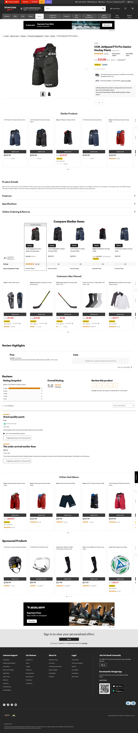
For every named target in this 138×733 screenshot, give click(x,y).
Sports (39, 16)
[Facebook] (4, 705)
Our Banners (29, 683)
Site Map (74, 666)
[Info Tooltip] (124, 60)
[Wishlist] (125, 9)
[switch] (6, 258)
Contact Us (6, 683)
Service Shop (6, 666)
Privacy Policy (75, 659)
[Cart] (132, 9)
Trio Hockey (29, 680)
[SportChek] (34, 2)
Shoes (31, 16)
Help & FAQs (6, 673)
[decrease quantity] (96, 102)
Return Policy (75, 676)
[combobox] (125, 405)
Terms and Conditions (77, 663)
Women (7, 16)
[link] (102, 54)
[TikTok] (8, 705)
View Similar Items (129, 54)
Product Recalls (7, 686)
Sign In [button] (131, 2)
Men (15, 16)
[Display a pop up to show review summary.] (95, 327)
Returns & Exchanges (8, 670)
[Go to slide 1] (43, 94)
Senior (53, 36)
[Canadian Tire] (25, 2)
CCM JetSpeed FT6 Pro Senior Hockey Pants (112, 48)
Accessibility (75, 670)
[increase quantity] (102, 102)
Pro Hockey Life (30, 673)
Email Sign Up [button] (93, 2)
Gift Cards (5, 680)
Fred (4, 420)
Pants (47, 36)
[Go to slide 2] (49, 94)
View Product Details (116, 54)
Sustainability (52, 673)
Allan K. (5, 450)
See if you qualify (126, 80)
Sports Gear (14, 36)
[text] (15, 158)
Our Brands (52, 663)
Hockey (23, 36)
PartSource (29, 670)
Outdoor (66, 16)
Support (102, 2)
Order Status (116, 8)
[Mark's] (42, 2)
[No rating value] (53, 264)
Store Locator (6, 676)
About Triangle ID (53, 670)
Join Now (84, 643)
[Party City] (48, 2)
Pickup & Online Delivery (9, 663)
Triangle (28, 666)
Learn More (103, 680)
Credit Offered (81, 2)
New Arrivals (117, 16)
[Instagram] (12, 705)
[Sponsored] (69, 25)
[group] (66, 158)
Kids (22, 16)
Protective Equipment (35, 36)
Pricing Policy (75, 673)
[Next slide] (136, 127)
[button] (103, 8)
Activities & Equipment (52, 16)
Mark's (27, 663)
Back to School (129, 16)
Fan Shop (76, 16)
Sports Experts (29, 676)
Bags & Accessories (89, 16)
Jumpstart (51, 676)
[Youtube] (16, 705)
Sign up (103, 665)
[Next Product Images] (86, 69)
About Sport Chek (53, 659)
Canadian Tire (29, 659)
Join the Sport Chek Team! (55, 666)
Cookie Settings (7, 690)
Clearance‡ (97, 64)
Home (7, 36)
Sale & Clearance (104, 16)
